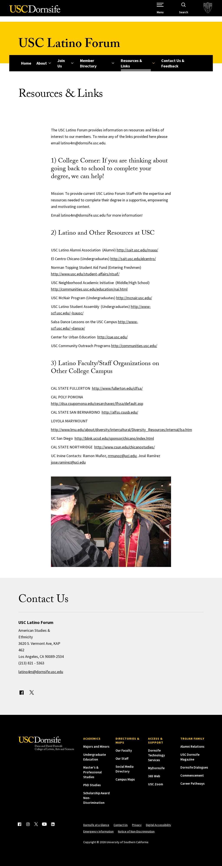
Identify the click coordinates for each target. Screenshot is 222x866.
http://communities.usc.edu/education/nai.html (89, 289)
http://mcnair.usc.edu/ (134, 297)
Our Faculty (124, 750)
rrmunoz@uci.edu (122, 455)
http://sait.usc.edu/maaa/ (137, 249)
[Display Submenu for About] (49, 63)
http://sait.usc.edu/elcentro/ (133, 258)
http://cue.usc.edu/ (112, 336)
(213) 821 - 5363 (31, 662)
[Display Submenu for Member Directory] (113, 63)
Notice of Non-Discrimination (136, 831)
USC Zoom (155, 784)
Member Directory (88, 63)
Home (26, 63)
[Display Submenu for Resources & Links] (153, 63)
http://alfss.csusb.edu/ (120, 412)
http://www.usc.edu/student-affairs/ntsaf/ (85, 273)
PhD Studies (92, 785)
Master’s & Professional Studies (92, 772)
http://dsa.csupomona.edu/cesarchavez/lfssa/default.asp (97, 403)
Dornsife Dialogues (194, 767)
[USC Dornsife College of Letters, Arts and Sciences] (34, 11)
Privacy (137, 825)
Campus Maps (125, 779)
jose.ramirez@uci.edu (68, 462)
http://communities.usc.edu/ (134, 345)
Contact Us (121, 825)
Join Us (61, 63)
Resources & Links (131, 63)
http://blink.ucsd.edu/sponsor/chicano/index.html (114, 438)
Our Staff (122, 758)
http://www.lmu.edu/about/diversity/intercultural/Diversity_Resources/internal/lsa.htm (121, 429)
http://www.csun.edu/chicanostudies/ (124, 447)
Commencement (192, 775)
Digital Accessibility (158, 825)
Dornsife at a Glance (96, 825)
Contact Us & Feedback (172, 63)
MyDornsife (156, 768)
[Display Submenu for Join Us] (72, 63)
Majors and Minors (96, 746)
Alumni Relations (192, 746)
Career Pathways (192, 783)
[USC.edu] (207, 8)
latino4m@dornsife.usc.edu (40, 671)
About (41, 63)
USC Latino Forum (69, 45)
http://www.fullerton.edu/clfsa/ (117, 388)
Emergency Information (98, 831)
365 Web (154, 776)
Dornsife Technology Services (156, 755)
